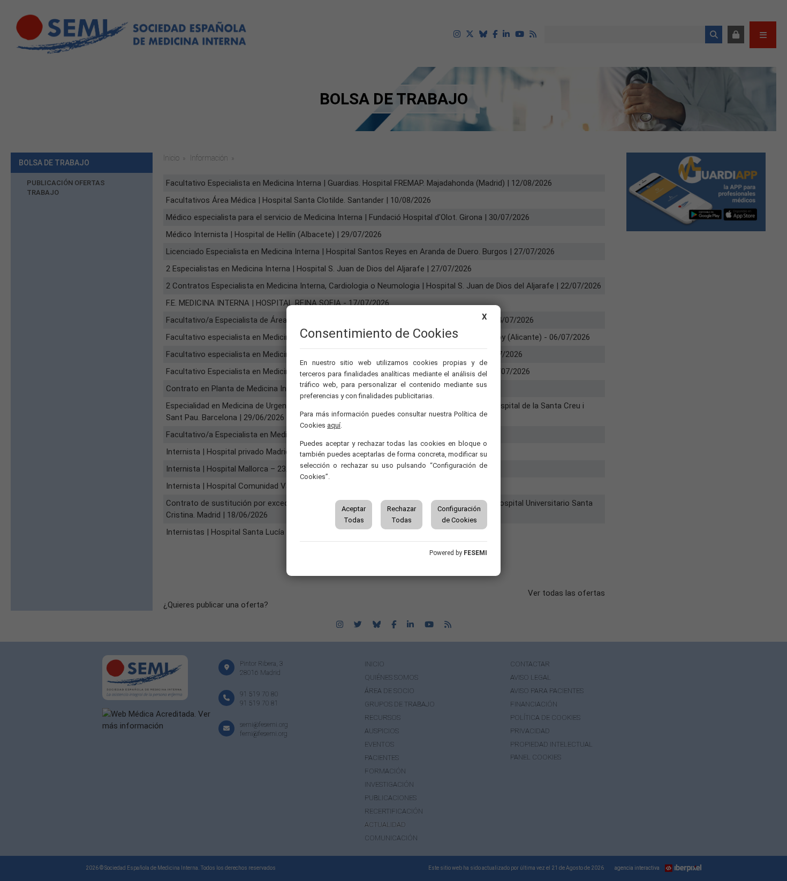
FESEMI (475, 553)
